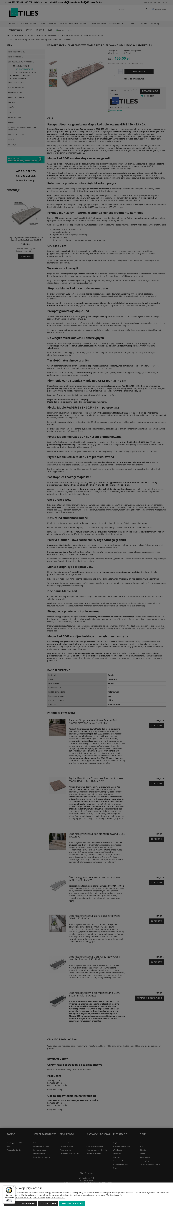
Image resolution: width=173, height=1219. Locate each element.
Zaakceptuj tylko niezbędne (20, 1203)
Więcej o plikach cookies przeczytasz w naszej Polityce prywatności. (34, 1197)
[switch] (9, 1200)
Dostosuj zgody (48, 1203)
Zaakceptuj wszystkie (72, 1203)
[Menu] (13, 1187)
